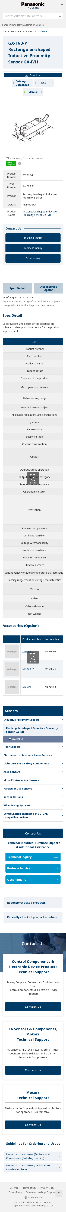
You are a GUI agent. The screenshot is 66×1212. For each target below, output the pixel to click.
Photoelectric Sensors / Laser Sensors (28, 755)
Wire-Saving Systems (17, 805)
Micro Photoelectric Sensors (21, 780)
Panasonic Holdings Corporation (42, 1192)
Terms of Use (29, 1188)
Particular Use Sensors (18, 788)
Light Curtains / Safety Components (26, 763)
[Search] (60, 15)
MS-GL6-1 (28, 651)
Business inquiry (33, 248)
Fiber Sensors (12, 746)
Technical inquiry (33, 237)
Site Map (14, 1188)
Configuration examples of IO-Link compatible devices (26, 815)
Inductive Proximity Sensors (18, 31)
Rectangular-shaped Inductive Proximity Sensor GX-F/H (40, 213)
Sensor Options (13, 797)
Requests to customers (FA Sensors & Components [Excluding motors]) (28, 1156)
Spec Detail (18, 288)
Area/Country (35, 1197)
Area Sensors (12, 771)
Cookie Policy (15, 1192)
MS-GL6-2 (28, 669)
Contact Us (33, 1007)
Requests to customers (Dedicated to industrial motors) (28, 1167)
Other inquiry (33, 258)
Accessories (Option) (48, 288)
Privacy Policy (47, 1188)
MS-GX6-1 (28, 686)
